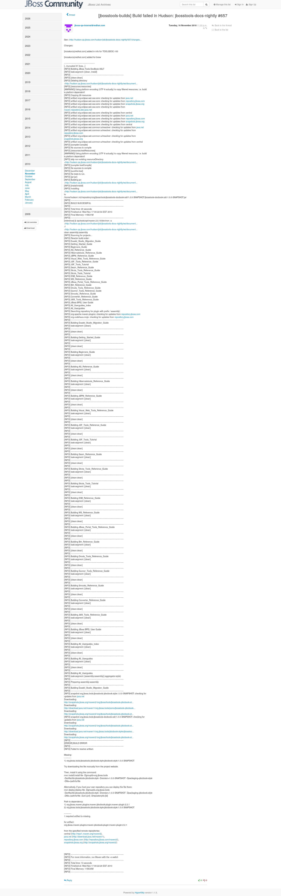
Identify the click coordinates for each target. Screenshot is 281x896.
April (27, 193)
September (30, 179)
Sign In (240, 4)
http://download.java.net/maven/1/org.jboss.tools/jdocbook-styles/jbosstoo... (99, 731)
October (28, 176)
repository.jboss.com (135, 100)
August (28, 182)
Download (30, 228)
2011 (27, 155)
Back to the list (221, 29)
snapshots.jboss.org (135, 103)
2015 (27, 118)
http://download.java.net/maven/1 (88, 836)
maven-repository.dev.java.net (78, 109)
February (29, 199)
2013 (27, 136)
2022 (27, 55)
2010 (27, 164)
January (28, 202)
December (30, 170)
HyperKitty (139, 892)
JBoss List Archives (99, 4)
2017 (27, 100)
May (27, 190)
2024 (27, 36)
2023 (27, 45)
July (27, 185)
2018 (27, 91)
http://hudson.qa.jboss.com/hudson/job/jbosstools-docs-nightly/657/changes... (105, 39)
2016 (27, 109)
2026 (27, 18)
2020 (27, 73)
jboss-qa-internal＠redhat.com (89, 25)
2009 (27, 214)
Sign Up (252, 4)
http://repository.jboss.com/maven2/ (100, 839)
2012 (27, 146)
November (30, 173)
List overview (31, 222)
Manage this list (223, 4)
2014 (27, 127)
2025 (27, 27)
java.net (129, 98)
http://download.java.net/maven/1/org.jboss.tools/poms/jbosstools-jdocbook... (99, 708)
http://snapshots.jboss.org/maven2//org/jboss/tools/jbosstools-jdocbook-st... (98, 702)
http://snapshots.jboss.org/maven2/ (100, 842)
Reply (69, 880)
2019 (27, 82)
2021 (27, 64)
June (27, 188)
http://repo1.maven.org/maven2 (86, 833)
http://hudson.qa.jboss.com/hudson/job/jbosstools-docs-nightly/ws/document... (101, 83)
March (28, 196)
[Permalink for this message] (206, 28)
